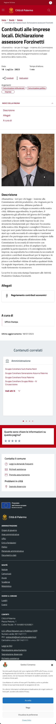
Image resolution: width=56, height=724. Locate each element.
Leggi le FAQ (7, 645)
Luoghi (4, 600)
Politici (4, 546)
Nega (28, 707)
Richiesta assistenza (10, 658)
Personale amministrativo (13, 551)
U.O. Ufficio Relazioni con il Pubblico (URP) (19, 630)
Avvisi (4, 577)
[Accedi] (50, 2)
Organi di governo (9, 530)
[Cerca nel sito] (49, 10)
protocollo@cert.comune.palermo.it (21, 637)
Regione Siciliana (9, 2)
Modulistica (6, 586)
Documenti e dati (9, 555)
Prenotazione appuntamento (14, 650)
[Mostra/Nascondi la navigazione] (3, 10)
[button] (52, 664)
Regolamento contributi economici (28, 295)
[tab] (23, 421)
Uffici (4, 538)
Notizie (5, 569)
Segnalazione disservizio (12, 654)
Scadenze (6, 581)
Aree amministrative (10, 534)
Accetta (28, 700)
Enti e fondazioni (9, 542)
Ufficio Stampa (11, 321)
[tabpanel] (28, 388)
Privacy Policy (26, 720)
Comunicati (6, 573)
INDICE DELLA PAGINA (11, 103)
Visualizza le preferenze (28, 714)
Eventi (4, 604)
